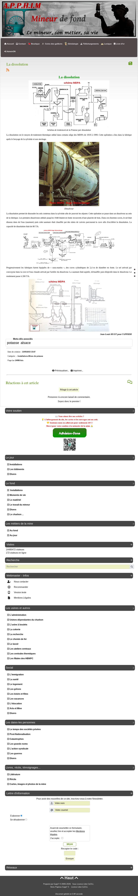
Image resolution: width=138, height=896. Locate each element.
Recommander (20, 587)
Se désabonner (17, 820)
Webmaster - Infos (69, 575)
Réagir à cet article (69, 390)
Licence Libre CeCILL (79, 887)
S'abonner (15, 816)
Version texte (19, 592)
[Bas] (134, 276)
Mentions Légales (22, 598)
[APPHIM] (69, 19)
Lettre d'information (69, 793)
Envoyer (70, 858)
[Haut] (134, 269)
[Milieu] (134, 272)
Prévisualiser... (62, 370)
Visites (69, 544)
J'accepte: (55, 838)
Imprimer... (78, 370)
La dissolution (17, 64)
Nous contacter (20, 582)
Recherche (69, 560)
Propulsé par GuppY (51, 884)
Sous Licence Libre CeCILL (83, 884)
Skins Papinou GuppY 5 (60, 887)
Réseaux (69, 867)
